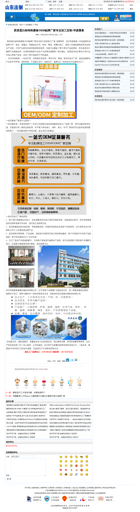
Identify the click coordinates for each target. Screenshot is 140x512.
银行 (101, 5)
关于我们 (28, 488)
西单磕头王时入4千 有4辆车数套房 (107, 51)
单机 (93, 9)
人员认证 (74, 488)
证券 (90, 5)
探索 (58, 9)
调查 (78, 5)
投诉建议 (82, 488)
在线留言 (59, 488)
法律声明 (43, 488)
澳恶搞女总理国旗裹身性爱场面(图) (108, 36)
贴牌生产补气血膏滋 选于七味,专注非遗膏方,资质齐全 (25, 416)
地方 (81, 5)
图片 (51, 5)
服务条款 (35, 488)
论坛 (131, 5)
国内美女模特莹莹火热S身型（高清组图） (110, 40)
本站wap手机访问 (109, 488)
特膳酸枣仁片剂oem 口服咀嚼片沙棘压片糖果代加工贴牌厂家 (39, 396)
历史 (70, 9)
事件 (62, 5)
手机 (118, 5)
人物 (74, 9)
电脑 (115, 5)
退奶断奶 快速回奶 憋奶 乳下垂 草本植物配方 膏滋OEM (26, 405)
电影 (34, 9)
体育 (51, 9)
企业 (81, 9)
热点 (78, 9)
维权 (70, 5)
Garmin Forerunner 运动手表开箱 (107, 65)
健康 (101, 9)
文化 (58, 5)
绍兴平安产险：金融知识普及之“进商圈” (20, 434)
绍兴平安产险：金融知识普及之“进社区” (63, 437)
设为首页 (107, 1)
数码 (122, 5)
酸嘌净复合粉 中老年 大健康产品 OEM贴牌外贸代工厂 (26, 409)
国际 (34, 5)
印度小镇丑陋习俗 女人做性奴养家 (107, 44)
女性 (54, 5)
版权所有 (98, 488)
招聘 (118, 9)
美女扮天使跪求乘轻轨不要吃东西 (107, 88)
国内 (37, 5)
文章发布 (51, 488)
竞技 (97, 9)
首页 (26, 5)
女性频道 (28, 25)
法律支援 (67, 488)
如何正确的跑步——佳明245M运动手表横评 (111, 33)
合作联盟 (90, 488)
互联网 (110, 5)
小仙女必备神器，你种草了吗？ (106, 54)
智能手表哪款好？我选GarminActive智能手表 (111, 61)
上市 (97, 5)
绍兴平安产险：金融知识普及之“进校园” (20, 437)
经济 (93, 5)
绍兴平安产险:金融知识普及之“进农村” (63, 434)
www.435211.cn (60, 490)
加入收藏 (114, 1)
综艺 (30, 9)
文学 (54, 9)
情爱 (122, 9)
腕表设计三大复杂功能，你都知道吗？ (29, 392)
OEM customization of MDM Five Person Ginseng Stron (69, 405)
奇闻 (62, 9)
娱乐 (26, 9)
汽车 (115, 9)
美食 (30, 5)
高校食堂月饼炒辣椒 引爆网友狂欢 (107, 91)
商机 (131, 9)
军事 (41, 5)
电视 (37, 9)
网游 (90, 9)
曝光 (74, 5)
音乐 (41, 9)
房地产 (110, 9)
